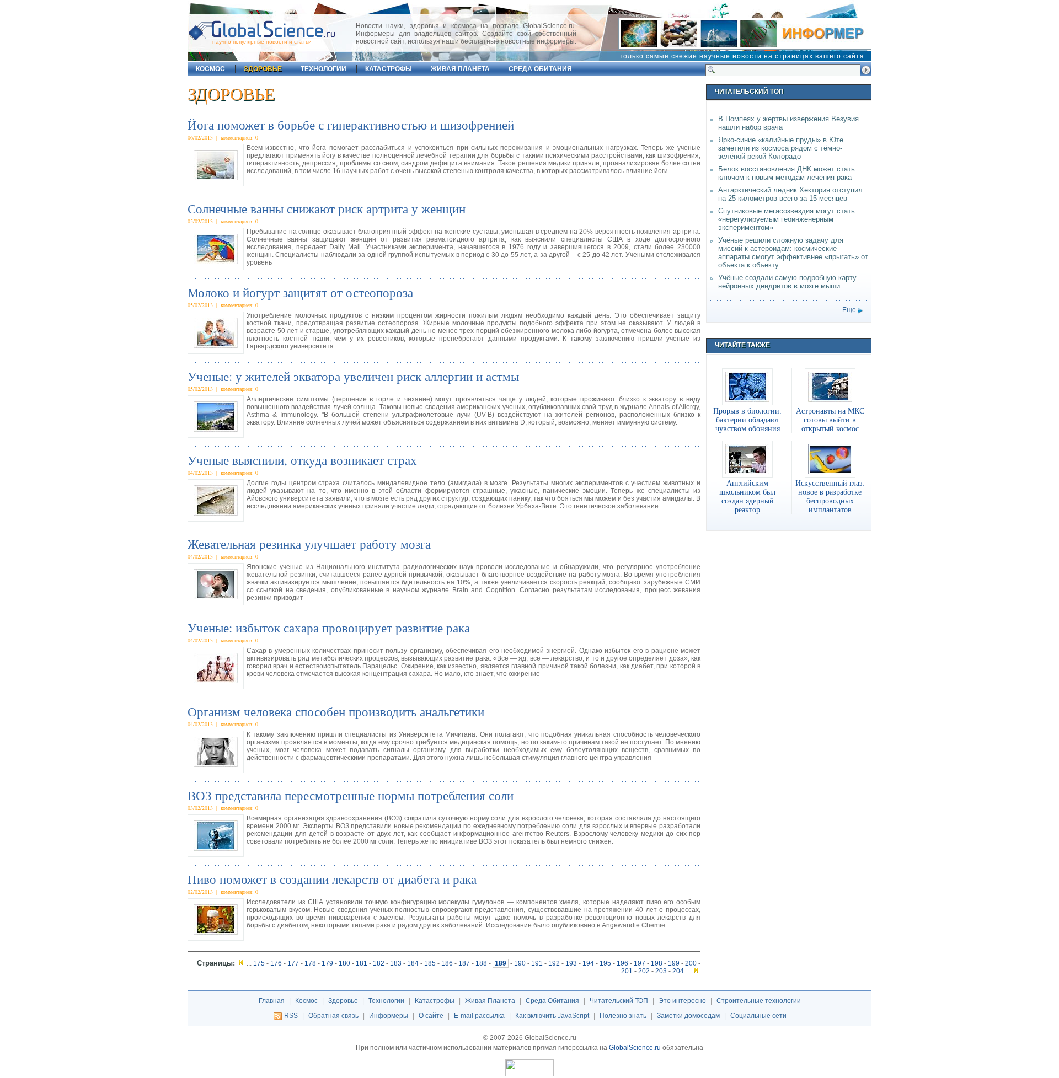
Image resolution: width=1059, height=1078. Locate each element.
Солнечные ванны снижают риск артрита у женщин (327, 208)
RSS (291, 1016)
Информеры (388, 1016)
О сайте (431, 1016)
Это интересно (682, 1001)
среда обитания (540, 69)
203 (661, 971)
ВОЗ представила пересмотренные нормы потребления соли (351, 795)
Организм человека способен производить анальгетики (336, 711)
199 (674, 963)
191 (537, 963)
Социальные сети (758, 1016)
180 (344, 963)
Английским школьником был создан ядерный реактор (747, 496)
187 (464, 963)
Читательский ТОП (619, 1001)
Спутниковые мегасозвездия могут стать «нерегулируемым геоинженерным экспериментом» (786, 219)
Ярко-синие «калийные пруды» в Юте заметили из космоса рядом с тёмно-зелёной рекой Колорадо (780, 148)
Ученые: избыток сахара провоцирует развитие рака (329, 627)
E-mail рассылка (479, 1016)
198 (656, 963)
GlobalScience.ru (635, 1048)
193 (571, 963)
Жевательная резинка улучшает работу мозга (309, 543)
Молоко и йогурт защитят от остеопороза (300, 292)
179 (327, 963)
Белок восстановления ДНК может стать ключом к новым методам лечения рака (786, 173)
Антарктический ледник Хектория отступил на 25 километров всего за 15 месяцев (790, 194)
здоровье (263, 69)
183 (396, 963)
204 (678, 971)
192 (554, 963)
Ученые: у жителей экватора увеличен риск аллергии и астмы (353, 376)
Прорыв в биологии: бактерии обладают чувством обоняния (747, 419)
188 (481, 963)
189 (500, 963)
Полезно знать (623, 1016)
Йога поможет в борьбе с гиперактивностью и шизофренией (351, 124)
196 (622, 963)
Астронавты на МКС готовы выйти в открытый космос (830, 419)
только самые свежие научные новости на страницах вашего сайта (741, 56)
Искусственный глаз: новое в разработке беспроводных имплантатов (830, 496)
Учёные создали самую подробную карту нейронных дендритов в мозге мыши (787, 281)
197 (639, 963)
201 (627, 971)
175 (259, 963)
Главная (272, 1001)
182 (378, 963)
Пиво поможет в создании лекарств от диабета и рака (332, 879)
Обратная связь (333, 1016)
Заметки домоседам (688, 1016)
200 (691, 963)
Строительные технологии (758, 1001)
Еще (849, 310)
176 (276, 963)
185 (430, 963)
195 (605, 963)
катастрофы (388, 69)
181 (361, 963)
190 (520, 963)
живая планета (460, 69)
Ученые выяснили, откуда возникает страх (302, 460)
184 (413, 963)
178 (310, 963)
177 (293, 963)
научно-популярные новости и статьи (262, 42)
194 (588, 963)
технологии (323, 69)
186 (447, 963)
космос (210, 69)
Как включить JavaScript (552, 1016)
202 (644, 971)
